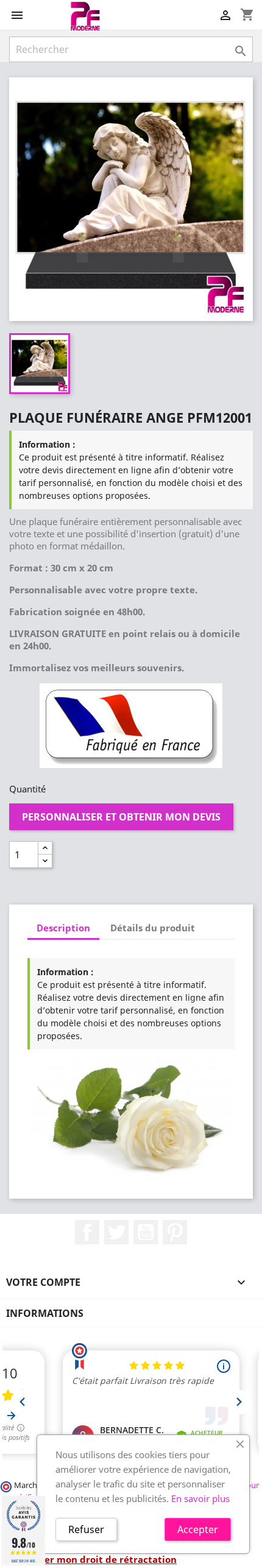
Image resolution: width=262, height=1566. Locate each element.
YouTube (145, 1232)
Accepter (197, 1529)
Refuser (86, 1529)
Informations (44, 1313)
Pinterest (175, 1232)
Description (63, 928)
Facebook (87, 1232)
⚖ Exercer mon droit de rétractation (93, 1559)
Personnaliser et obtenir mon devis (121, 817)
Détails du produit (152, 928)
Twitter (116, 1232)
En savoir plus (200, 1498)
